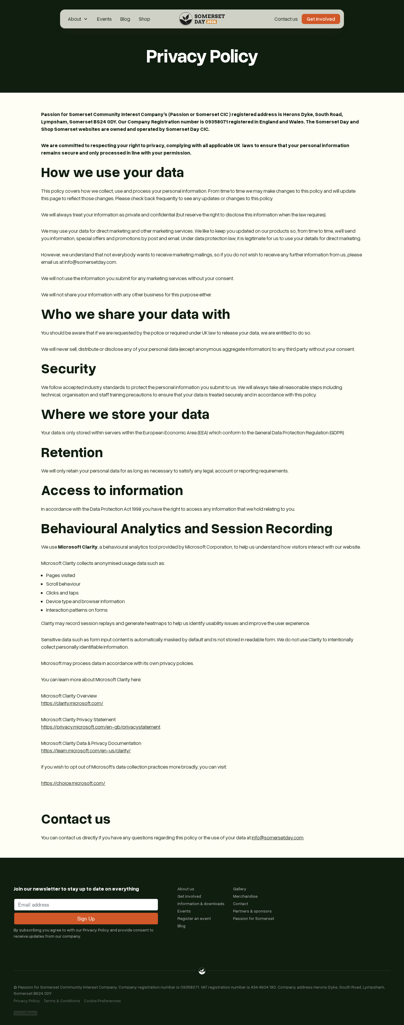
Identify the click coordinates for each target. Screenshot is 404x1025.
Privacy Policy (96, 929)
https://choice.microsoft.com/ (73, 783)
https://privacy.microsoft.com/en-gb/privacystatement (100, 727)
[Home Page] (202, 19)
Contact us (286, 19)
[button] (78, 19)
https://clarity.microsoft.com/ (72, 703)
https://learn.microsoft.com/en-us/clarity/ (86, 750)
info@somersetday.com (277, 837)
